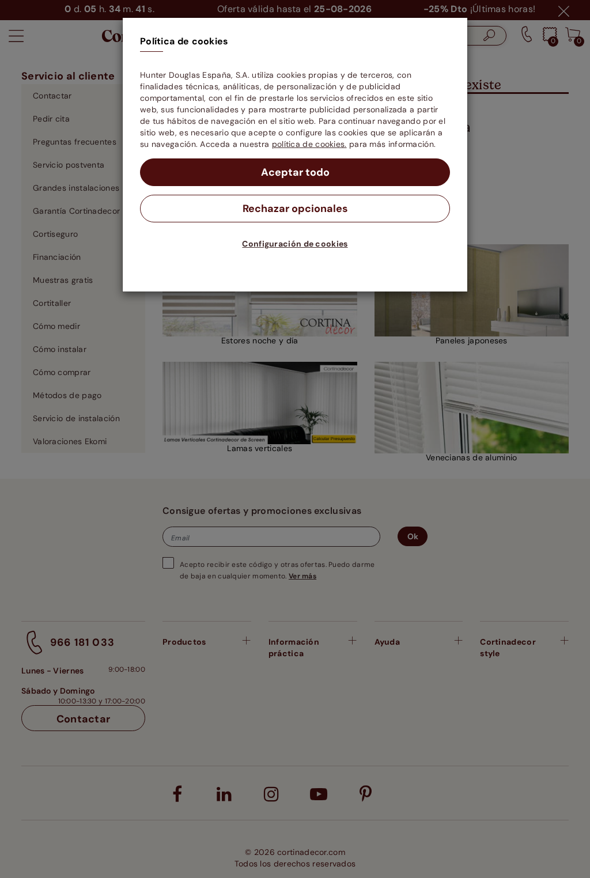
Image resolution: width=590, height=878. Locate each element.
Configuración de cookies (294, 244)
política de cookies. (309, 144)
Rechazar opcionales (295, 208)
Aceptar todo (295, 172)
